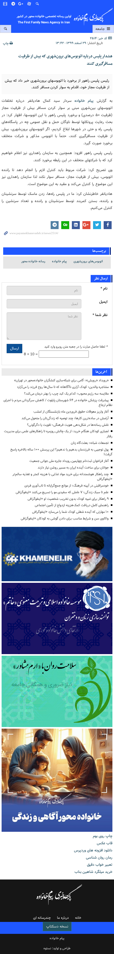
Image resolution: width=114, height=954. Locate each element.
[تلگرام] (13, 4)
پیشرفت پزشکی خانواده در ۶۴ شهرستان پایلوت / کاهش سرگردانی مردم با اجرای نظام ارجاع (57, 403)
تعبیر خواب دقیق (99, 865)
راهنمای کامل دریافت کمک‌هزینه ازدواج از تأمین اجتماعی (72, 505)
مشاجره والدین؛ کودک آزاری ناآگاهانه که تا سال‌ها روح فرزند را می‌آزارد (63, 387)
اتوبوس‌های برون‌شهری (88, 261)
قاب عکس (104, 843)
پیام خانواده (83, 101)
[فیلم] (6, 4)
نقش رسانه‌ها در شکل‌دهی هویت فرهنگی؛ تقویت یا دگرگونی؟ (68, 424)
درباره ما (63, 918)
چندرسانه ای (42, 918)
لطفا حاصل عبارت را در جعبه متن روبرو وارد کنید (75, 346)
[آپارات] (29, 4)
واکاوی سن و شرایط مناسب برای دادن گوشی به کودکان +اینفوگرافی (65, 518)
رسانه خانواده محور (33, 261)
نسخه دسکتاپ (57, 926)
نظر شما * (100, 315)
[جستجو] (37, 4)
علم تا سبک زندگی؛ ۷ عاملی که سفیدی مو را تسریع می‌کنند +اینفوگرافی (62, 492)
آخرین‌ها (101, 372)
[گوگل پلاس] (21, 4)
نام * (103, 288)
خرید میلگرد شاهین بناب (93, 872)
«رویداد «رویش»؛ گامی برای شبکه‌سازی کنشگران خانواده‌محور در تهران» (61, 380)
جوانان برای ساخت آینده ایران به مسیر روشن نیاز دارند (73, 467)
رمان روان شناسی (99, 857)
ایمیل (103, 302)
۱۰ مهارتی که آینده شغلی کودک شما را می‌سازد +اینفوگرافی (70, 511)
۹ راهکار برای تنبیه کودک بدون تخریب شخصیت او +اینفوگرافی (68, 498)
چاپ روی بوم (102, 836)
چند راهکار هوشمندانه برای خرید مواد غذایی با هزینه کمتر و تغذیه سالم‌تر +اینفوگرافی (62, 477)
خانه (78, 918)
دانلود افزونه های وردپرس (93, 850)
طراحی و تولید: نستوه (57, 948)
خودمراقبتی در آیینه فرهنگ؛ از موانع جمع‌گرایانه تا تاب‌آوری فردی (66, 485)
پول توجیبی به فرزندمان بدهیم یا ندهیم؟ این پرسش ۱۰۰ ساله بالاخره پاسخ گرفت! (61, 452)
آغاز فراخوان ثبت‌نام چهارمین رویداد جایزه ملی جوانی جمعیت (69, 460)
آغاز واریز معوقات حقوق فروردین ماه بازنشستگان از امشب (71, 411)
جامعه (100, 29)
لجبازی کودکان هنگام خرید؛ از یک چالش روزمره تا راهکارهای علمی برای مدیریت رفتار (58, 434)
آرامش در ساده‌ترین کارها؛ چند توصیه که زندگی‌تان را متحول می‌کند (65, 418)
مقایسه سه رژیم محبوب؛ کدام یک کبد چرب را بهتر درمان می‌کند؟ (66, 393)
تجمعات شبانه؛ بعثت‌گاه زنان (90, 442)
